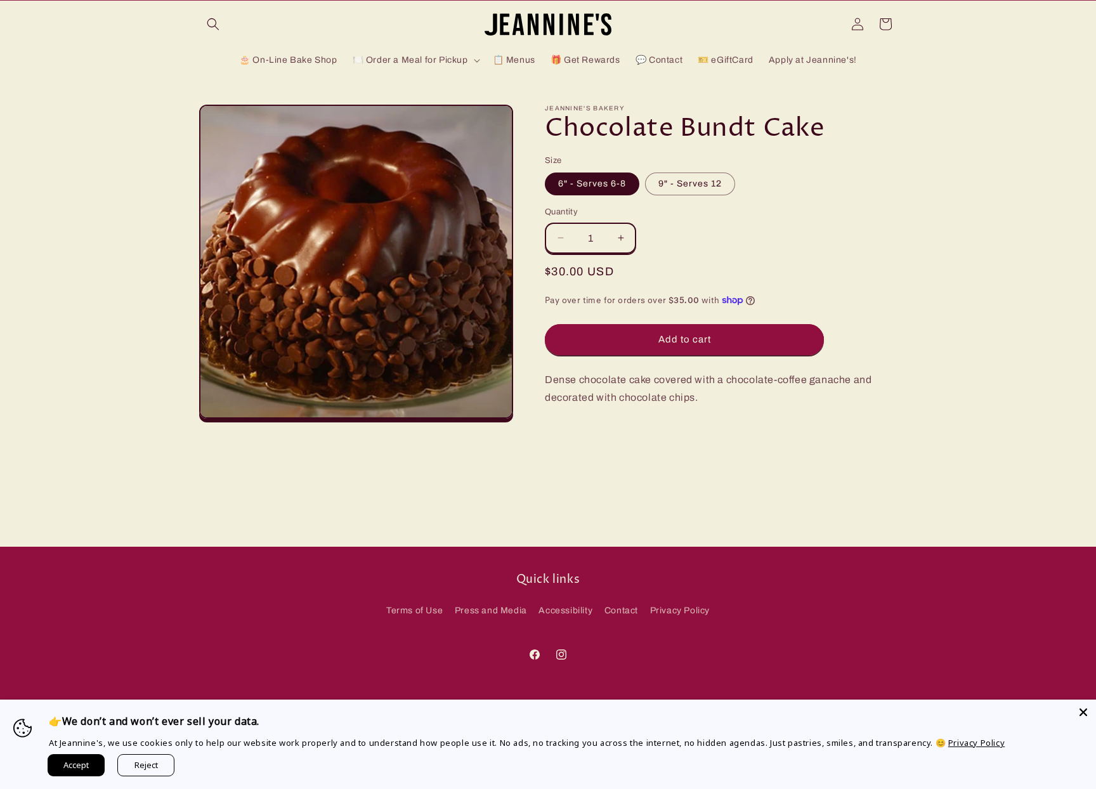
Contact (621, 610)
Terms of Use (414, 610)
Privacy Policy (680, 610)
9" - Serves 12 (690, 183)
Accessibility (565, 610)
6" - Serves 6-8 (592, 183)
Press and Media (491, 610)
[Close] (1083, 712)
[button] (213, 24)
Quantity (561, 211)
